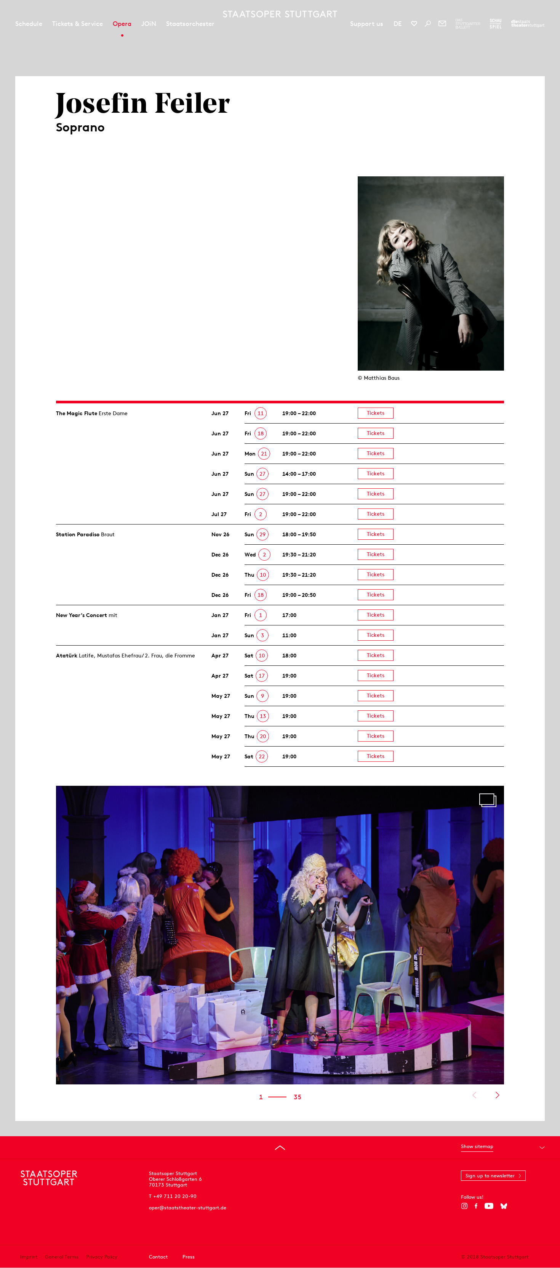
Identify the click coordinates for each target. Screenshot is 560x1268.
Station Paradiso (77, 534)
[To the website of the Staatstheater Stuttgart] (528, 23)
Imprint (28, 1257)
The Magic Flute (76, 413)
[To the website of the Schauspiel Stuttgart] (495, 23)
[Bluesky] (504, 1206)
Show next (497, 1095)
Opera (122, 23)
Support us (366, 23)
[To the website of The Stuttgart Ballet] (468, 23)
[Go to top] (280, 1147)
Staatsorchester (190, 23)
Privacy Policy (101, 1257)
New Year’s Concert (81, 615)
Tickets (375, 412)
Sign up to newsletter (490, 1175)
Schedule (28, 23)
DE (398, 23)
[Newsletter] (442, 24)
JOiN (148, 23)
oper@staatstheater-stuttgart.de (187, 1207)
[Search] (428, 24)
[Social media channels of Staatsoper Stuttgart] (414, 24)
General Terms (61, 1257)
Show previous (474, 1095)
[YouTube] (489, 1206)
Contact (158, 1257)
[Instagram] (464, 1206)
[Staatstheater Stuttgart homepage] (280, 14)
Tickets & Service (77, 23)
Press (188, 1257)
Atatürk (66, 655)
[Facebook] (476, 1206)
